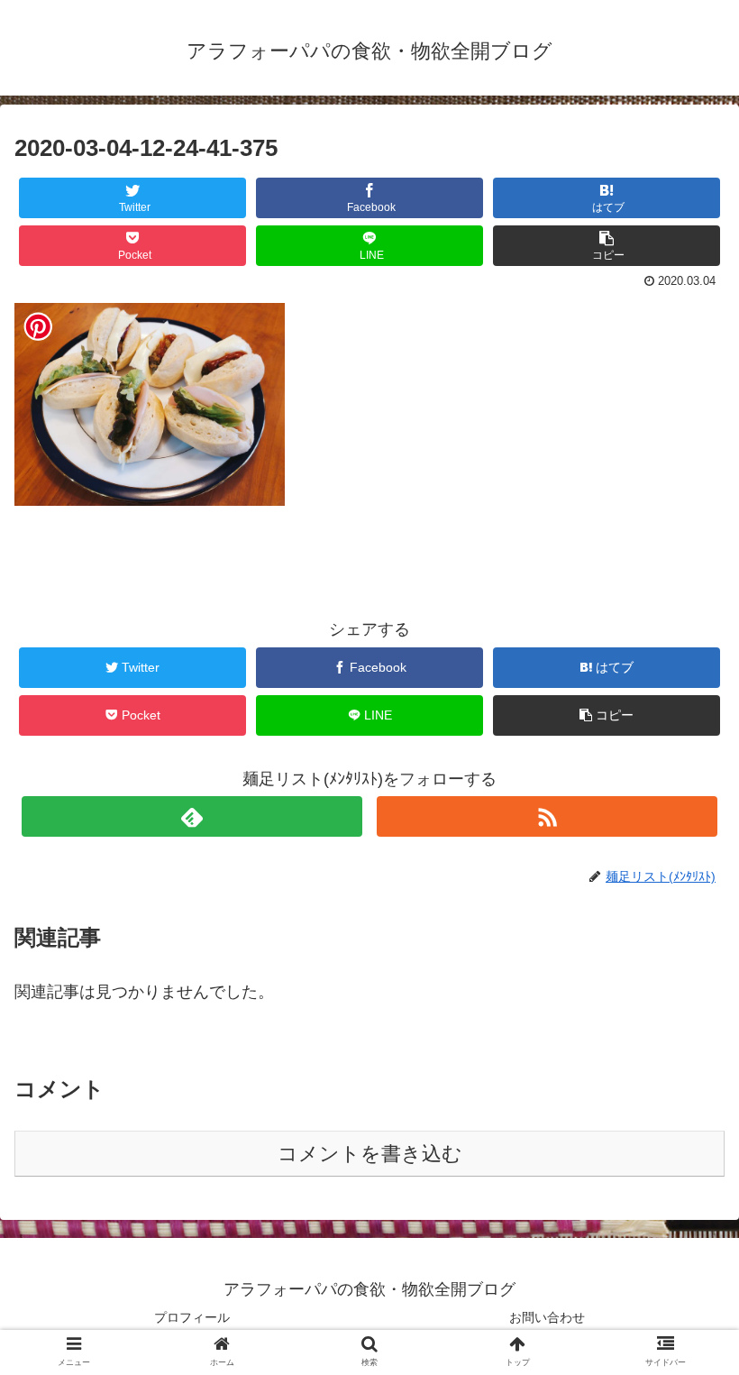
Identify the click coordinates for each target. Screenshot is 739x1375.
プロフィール (192, 1317)
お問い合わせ (547, 1317)
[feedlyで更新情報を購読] (192, 816)
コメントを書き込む (370, 1153)
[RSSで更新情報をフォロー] (547, 816)
